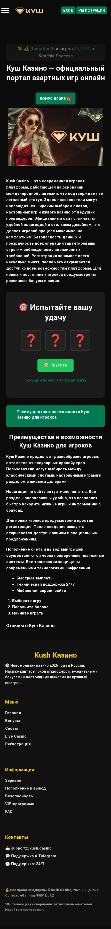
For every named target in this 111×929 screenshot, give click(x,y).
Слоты (11, 728)
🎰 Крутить (55, 365)
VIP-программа (19, 803)
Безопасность (19, 796)
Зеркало (13, 780)
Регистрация (91, 10)
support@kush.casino (31, 848)
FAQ (9, 811)
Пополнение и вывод (25, 788)
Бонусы (12, 720)
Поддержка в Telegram (33, 856)
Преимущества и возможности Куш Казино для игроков (53, 414)
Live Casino (16, 736)
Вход (68, 10)
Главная (13, 713)
